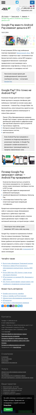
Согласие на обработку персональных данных (14, 338)
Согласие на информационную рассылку (13, 345)
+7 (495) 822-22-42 (28, 8)
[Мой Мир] (8, 306)
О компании (4, 357)
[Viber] (13, 306)
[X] (11, 306)
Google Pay (8, 81)
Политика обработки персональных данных (14, 334)
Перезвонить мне (26, 10)
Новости (24, 16)
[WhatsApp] (16, 306)
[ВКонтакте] (2, 306)
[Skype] (19, 306)
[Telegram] (21, 306)
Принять (8, 409)
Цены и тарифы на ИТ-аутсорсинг (14, 296)
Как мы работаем (6, 359)
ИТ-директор (7, 300)
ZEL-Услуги (5, 16)
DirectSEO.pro (17, 347)
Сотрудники (4, 361)
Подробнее (7, 405)
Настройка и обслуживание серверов (16, 303)
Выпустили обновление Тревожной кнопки (18, 263)
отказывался (27, 249)
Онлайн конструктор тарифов (13, 293)
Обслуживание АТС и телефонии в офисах (13, 376)
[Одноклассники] (5, 306)
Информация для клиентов (9, 362)
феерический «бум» (23, 53)
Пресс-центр (15, 16)
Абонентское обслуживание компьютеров (17, 298)
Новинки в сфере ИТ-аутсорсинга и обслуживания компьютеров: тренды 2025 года (17, 268)
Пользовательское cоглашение (10, 336)
